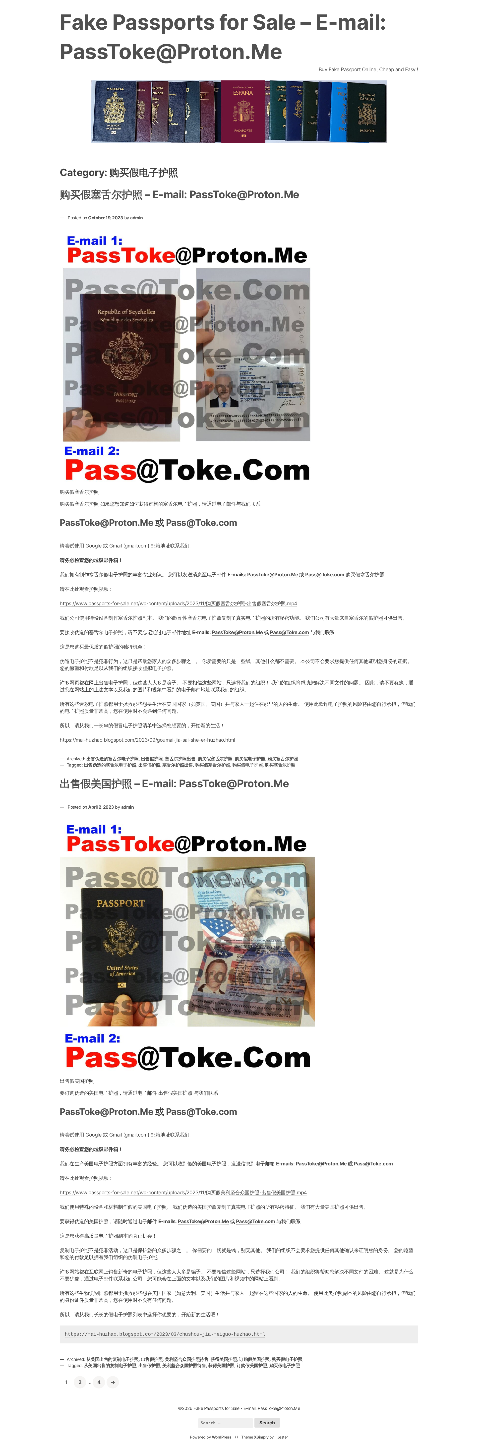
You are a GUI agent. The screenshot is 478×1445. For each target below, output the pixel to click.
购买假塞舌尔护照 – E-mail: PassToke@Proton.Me (179, 194)
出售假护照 (152, 758)
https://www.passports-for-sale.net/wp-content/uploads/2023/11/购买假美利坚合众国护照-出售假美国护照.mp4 (183, 1193)
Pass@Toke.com (201, 522)
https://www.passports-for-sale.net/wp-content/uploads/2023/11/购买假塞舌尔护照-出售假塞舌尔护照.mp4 (178, 603)
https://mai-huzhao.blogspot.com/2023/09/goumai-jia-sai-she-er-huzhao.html (147, 740)
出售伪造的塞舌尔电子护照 (112, 758)
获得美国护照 (224, 1359)
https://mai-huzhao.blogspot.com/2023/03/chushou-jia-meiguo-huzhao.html (165, 1334)
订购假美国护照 (254, 1359)
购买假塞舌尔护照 (215, 758)
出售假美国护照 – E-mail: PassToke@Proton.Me (174, 783)
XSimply (261, 1437)
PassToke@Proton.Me (106, 522)
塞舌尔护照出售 (180, 758)
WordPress (222, 1437)
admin (136, 217)
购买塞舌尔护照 (282, 758)
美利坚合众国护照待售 (186, 1359)
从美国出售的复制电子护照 (112, 1359)
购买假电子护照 (250, 758)
